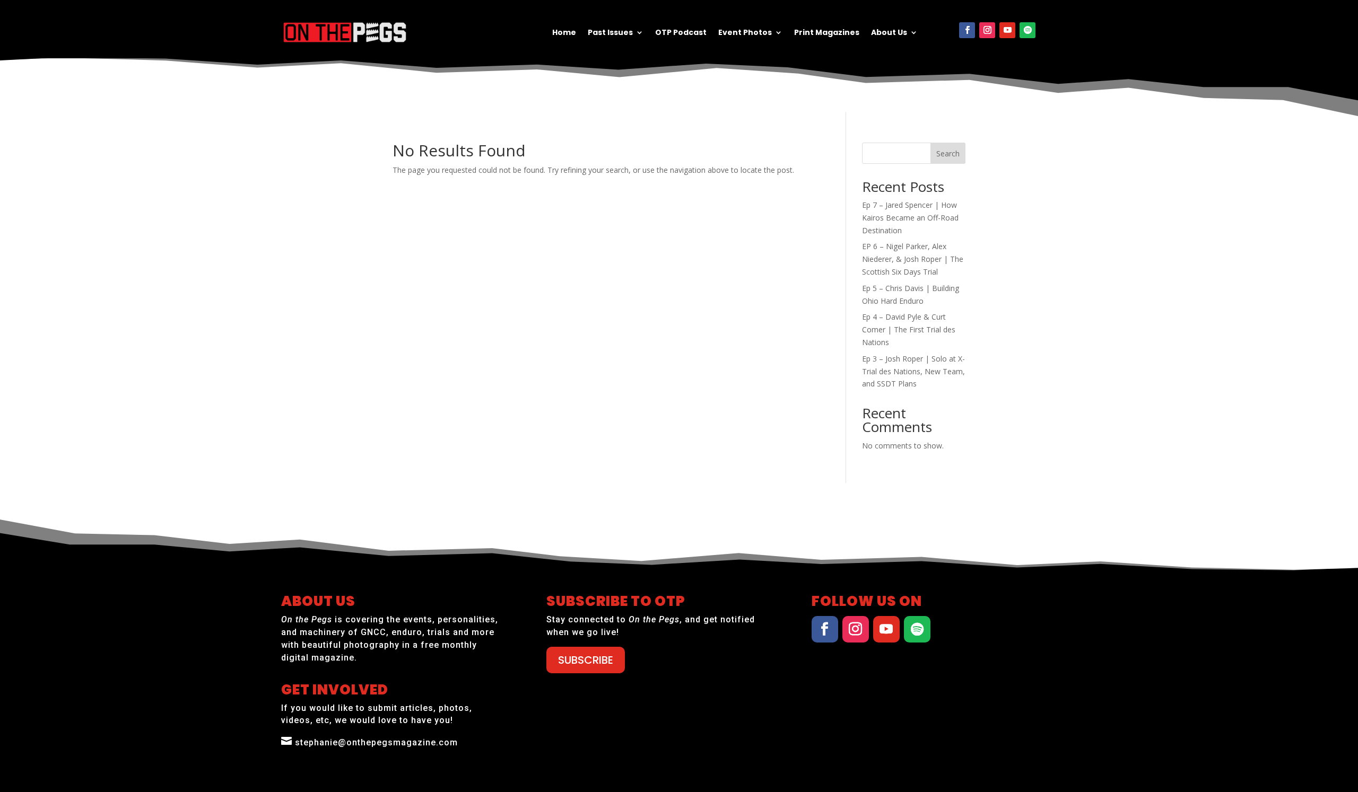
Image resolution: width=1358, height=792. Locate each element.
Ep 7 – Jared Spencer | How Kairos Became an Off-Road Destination (910, 217)
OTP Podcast (681, 33)
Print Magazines (826, 33)
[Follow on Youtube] (1007, 30)
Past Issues (610, 33)
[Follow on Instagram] (987, 30)
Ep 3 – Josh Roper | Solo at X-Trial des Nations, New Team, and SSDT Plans (913, 371)
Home (564, 33)
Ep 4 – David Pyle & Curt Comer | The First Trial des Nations (908, 329)
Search (948, 153)
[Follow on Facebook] (967, 30)
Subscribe (585, 660)
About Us (889, 33)
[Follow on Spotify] (1027, 30)
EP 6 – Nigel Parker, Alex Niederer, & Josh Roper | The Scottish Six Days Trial (912, 259)
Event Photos (745, 33)
